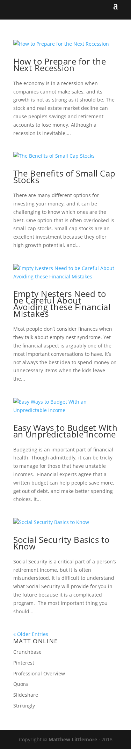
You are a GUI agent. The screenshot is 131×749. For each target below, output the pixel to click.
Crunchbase (27, 652)
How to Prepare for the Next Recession (59, 64)
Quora (20, 684)
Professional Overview (39, 673)
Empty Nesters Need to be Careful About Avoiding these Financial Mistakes (62, 303)
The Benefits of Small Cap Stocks (64, 176)
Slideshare (25, 694)
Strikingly (24, 705)
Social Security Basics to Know (61, 543)
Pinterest (23, 662)
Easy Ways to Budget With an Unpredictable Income (65, 431)
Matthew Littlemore (73, 739)
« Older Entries (30, 634)
